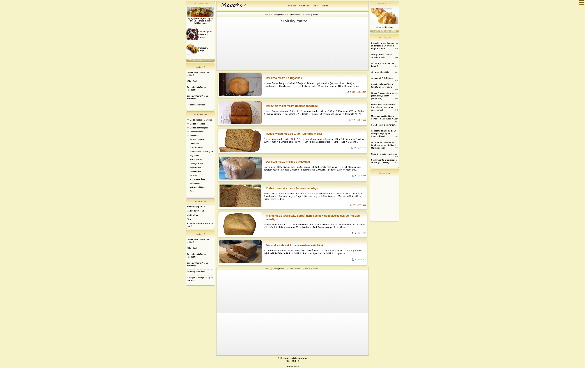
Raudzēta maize (197, 140)
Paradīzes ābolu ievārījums (384, 125)
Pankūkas (194, 136)
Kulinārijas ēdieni (197, 179)
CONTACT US (293, 361)
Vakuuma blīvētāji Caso (382, 78)
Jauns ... (326, 6)
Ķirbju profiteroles (385, 27)
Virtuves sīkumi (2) (380, 72)
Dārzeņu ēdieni (196, 163)
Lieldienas (194, 143)
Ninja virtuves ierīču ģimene (384, 154)
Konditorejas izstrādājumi (201, 151)
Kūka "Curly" (192, 81)
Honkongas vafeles (196, 105)
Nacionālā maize (197, 132)
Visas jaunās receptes (200, 60)
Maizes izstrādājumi (199, 128)
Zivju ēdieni (195, 155)
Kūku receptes (196, 147)
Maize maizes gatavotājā (201, 120)
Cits (191, 191)
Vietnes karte (292, 366)
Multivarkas (195, 183)
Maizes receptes (197, 124)
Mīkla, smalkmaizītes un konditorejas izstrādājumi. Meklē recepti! (383, 145)
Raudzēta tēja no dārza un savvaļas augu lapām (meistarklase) (383, 133)
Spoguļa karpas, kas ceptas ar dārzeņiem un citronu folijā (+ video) (384, 46)
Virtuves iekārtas (197, 187)
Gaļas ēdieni (195, 167)
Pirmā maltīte (196, 159)
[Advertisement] (294, 46)
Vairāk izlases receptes (384, 31)
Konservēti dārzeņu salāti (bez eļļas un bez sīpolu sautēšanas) (383, 107)
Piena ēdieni (195, 171)
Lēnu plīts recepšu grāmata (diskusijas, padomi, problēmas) (384, 96)
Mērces (193, 175)
